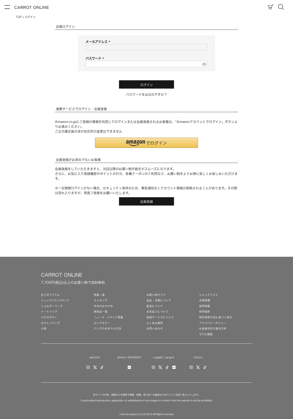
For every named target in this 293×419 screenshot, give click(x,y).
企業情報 (204, 300)
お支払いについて (157, 311)
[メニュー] (7, 6)
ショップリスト (208, 295)
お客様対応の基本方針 (213, 328)
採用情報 (204, 306)
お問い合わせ (154, 328)
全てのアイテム (50, 295)
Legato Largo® (163, 357)
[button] (146, 143)
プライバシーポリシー (212, 323)
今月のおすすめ (103, 306)
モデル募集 (206, 334)
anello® (95, 357)
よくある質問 (154, 323)
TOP (19, 17)
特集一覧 (99, 295)
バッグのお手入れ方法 (107, 328)
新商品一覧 (101, 311)
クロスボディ (49, 317)
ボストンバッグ (50, 323)
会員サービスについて (160, 317)
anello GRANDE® (129, 357)
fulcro (198, 357)
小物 (43, 328)
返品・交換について (158, 300)
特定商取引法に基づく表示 (215, 317)
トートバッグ (49, 311)
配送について (154, 306)
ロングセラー (102, 323)
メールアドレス (99, 41)
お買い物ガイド (156, 295)
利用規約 (204, 311)
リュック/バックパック (55, 300)
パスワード (96, 58)
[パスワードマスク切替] (204, 64)
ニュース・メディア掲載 (108, 317)
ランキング (101, 300)
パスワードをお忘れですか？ (146, 94)
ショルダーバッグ (52, 306)
